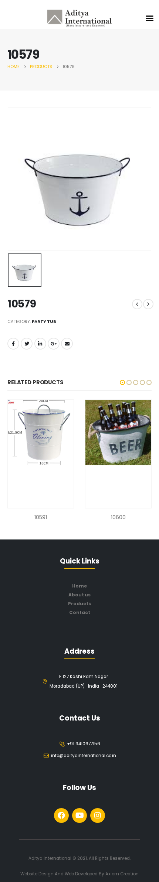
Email (67, 344)
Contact (79, 613)
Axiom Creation (122, 874)
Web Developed (81, 874)
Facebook (13, 344)
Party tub (44, 321)
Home (79, 586)
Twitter (27, 344)
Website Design (37, 874)
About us (79, 595)
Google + (54, 344)
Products (79, 604)
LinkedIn (40, 344)
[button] (122, 382)
